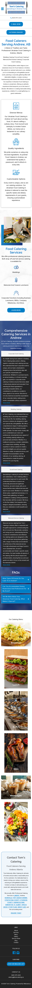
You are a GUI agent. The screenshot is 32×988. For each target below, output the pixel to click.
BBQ (16, 769)
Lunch (16, 684)
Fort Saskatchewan (20, 898)
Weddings (16, 272)
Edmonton (9, 905)
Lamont (16, 895)
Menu (16, 934)
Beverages (16, 795)
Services (16, 932)
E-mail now (16, 24)
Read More (6, 402)
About (16, 930)
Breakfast (16, 642)
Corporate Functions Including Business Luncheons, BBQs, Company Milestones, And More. (16, 300)
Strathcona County (12, 900)
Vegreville (8, 898)
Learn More (16, 310)
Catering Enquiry (16, 32)
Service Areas (16, 938)
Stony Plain (12, 907)
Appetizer (16, 837)
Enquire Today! (16, 913)
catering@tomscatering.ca (16, 977)
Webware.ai (27, 983)
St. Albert (17, 905)
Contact (16, 942)
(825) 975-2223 (17, 18)
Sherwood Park (19, 902)
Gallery (16, 936)
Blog (16, 940)
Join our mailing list (16, 964)
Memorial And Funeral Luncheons (16, 285)
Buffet (16, 726)
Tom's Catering (10, 983)
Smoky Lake (22, 907)
